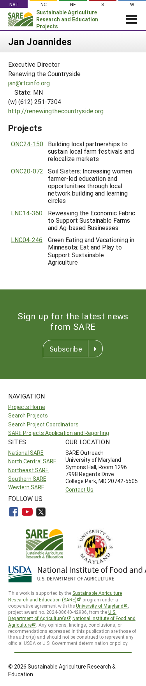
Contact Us (79, 489)
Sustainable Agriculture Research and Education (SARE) (65, 596)
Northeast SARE (28, 470)
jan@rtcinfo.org (29, 83)
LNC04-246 (26, 240)
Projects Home (26, 407)
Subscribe (65, 348)
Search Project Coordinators (43, 424)
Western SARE (26, 487)
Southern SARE (27, 478)
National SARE (26, 452)
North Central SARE (32, 461)
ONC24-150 (27, 144)
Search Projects (28, 415)
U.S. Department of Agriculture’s (62, 615)
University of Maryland (99, 606)
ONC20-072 (27, 171)
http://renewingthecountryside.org (56, 111)
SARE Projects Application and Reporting (58, 433)
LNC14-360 (26, 213)
